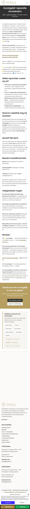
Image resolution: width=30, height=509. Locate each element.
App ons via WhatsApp (15, 304)
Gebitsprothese (6, 427)
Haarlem (8, 335)
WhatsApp (22, 506)
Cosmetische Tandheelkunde (10, 434)
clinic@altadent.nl (7, 461)
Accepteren (8, 502)
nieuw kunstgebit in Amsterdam (13, 275)
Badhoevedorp (9, 332)
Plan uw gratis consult (15, 300)
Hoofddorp (19, 332)
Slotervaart (9, 328)
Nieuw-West (9, 325)
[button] (28, 494)
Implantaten (5, 440)
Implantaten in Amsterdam (13, 346)
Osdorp (17, 325)
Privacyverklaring (9, 492)
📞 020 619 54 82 (8, 506)
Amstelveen (17, 328)
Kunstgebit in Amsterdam (12, 339)
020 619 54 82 (11, 51)
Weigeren (22, 502)
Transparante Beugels (8, 438)
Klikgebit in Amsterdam (12, 342)
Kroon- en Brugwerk (7, 431)
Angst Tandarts (6, 442)
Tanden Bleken (6, 436)
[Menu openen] (27, 3)
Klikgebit (4, 429)
